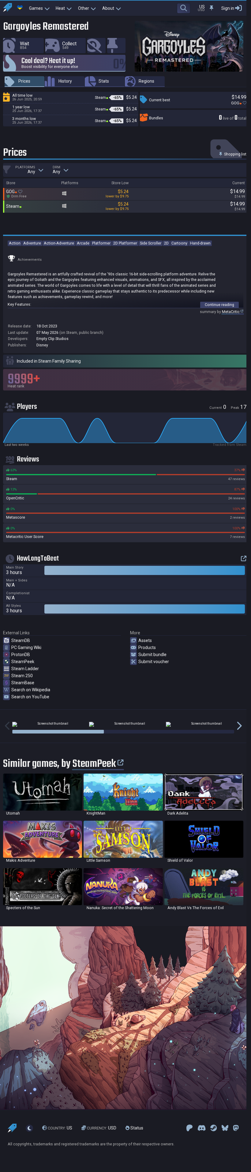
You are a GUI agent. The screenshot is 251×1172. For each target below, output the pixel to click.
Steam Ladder (25, 668)
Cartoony (179, 243)
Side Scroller (150, 243)
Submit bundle (152, 654)
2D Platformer (125, 243)
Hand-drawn (200, 243)
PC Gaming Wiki (26, 647)
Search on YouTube (30, 696)
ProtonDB (20, 654)
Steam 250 (22, 675)
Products (147, 647)
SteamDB (20, 640)
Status (136, 1127)
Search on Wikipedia (30, 689)
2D (166, 243)
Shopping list (234, 154)
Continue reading (219, 304)
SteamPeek (22, 661)
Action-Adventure (59, 243)
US (60, 1127)
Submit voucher (153, 661)
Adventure (32, 243)
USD (101, 1127)
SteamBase (22, 682)
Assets (145, 640)
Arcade (83, 243)
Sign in (227, 8)
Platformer (101, 243)
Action (15, 243)
